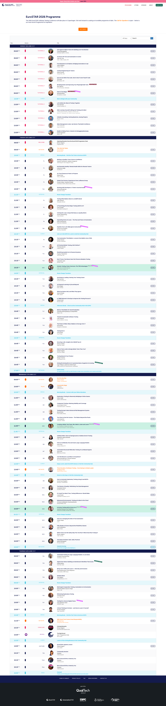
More (153, 51)
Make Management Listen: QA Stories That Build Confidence (73, 124)
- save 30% (83, 1)
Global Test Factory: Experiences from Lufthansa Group (72, 180)
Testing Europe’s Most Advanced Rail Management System (73, 410)
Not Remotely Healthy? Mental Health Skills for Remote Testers (74, 166)
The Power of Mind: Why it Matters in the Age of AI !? (71, 324)
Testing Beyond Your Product (65, 356)
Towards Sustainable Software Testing (67, 316)
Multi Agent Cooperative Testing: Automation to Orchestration (74, 587)
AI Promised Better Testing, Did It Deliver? (68, 245)
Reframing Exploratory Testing (65, 594)
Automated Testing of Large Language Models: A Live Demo (73, 554)
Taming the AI (61, 331)
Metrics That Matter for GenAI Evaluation (68, 309)
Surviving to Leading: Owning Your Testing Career (71, 277)
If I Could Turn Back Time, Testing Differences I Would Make (73, 493)
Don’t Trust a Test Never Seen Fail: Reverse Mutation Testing (73, 259)
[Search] (151, 38)
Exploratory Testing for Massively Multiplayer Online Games (73, 396)
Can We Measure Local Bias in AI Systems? (69, 456)
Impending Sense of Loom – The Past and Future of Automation (74, 220)
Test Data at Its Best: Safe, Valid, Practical (68, 539)
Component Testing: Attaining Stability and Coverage (71, 403)
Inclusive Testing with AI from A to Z (67, 507)
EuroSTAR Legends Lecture (64, 644)
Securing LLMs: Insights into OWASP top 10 (69, 342)
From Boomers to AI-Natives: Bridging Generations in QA (72, 63)
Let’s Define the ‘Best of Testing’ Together (68, 103)
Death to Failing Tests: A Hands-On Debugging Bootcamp (72, 131)
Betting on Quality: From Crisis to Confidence (69, 159)
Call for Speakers (122, 20)
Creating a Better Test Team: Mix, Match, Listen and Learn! (73, 424)
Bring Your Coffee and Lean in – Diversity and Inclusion (72, 568)
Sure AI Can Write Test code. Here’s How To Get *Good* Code (73, 77)
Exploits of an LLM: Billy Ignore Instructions (69, 227)
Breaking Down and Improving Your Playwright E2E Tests (72, 84)
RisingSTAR (79, 601)
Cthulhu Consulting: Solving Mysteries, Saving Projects (72, 117)
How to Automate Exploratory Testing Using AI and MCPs (72, 479)
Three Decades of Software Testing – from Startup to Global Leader (75, 468)
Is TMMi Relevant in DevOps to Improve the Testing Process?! (74, 298)
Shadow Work (61, 575)
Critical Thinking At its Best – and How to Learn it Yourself (73, 608)
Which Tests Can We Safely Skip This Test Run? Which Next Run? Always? (77, 532)
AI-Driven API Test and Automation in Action (69, 56)
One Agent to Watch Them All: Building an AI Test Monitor (72, 49)
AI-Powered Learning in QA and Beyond (68, 284)
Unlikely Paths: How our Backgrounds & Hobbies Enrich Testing (74, 435)
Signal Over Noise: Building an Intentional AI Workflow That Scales (75, 561)
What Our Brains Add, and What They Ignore (69, 291)
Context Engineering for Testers (66, 70)
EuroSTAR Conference (8, 6)
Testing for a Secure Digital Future (66, 601)
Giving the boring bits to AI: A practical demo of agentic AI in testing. (75, 363)
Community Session (62, 651)
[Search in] (154, 38)
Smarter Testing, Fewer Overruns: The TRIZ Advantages (72, 266)
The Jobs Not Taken (62, 148)
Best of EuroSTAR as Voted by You (66, 658)
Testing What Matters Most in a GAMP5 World (69, 199)
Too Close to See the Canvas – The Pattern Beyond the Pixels (73, 417)
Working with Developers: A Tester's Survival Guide (71, 187)
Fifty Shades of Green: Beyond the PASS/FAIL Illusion (71, 525)
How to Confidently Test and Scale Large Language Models (73, 442)
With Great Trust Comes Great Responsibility (69, 619)
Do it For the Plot (61, 378)
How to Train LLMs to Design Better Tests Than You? (71, 349)
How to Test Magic (62, 91)
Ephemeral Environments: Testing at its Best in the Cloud (72, 500)
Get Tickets (83, 29)
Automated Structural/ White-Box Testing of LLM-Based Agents (74, 449)
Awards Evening (61, 546)
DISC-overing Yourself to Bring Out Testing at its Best (71, 110)
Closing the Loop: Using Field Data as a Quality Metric (72, 213)
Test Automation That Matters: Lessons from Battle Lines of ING (74, 238)
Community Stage (62, 385)
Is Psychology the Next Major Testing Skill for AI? (70, 206)
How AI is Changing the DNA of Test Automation (70, 518)
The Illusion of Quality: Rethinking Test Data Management (73, 486)
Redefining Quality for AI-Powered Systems (69, 252)
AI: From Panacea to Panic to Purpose (67, 173)
